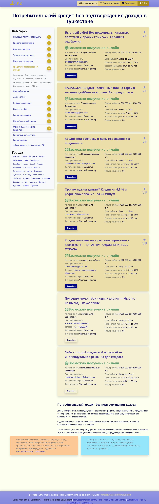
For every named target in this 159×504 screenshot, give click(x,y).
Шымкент (33, 157)
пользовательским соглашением (116, 495)
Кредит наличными (22, 115)
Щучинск (34, 186)
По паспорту (28, 79)
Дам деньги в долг (21, 49)
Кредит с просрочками (23, 43)
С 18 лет (34, 86)
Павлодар (34, 160)
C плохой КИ (40, 79)
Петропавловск (19, 171)
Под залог (17, 79)
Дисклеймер (133, 500)
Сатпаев (42, 182)
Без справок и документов (35, 75)
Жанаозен (46, 178)
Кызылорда (27, 167)
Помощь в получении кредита (27, 37)
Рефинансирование (21, 82)
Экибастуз (17, 178)
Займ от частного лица (23, 55)
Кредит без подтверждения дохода (25, 68)
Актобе (41, 157)
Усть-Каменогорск (20, 164)
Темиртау (38, 171)
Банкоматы (36, 500)
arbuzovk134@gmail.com (76, 266)
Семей (32, 164)
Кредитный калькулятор (24, 135)
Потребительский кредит (24, 121)
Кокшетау (27, 175)
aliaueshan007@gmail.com (77, 323)
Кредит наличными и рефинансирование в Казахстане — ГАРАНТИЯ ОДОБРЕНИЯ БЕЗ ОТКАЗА (97, 245)
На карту (34, 82)
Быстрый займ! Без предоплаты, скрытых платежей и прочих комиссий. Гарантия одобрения (97, 37)
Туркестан (17, 175)
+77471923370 (80, 327)
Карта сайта (87, 503)
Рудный (26, 178)
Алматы (16, 157)
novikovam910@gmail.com (77, 214)
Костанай (17, 167)
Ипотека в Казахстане (23, 61)
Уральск (37, 167)
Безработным (45, 82)
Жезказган (36, 178)
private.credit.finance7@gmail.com (80, 163)
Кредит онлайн (20, 140)
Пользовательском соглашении (30, 452)
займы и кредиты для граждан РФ (28, 145)
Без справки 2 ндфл (21, 86)
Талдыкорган (38, 175)
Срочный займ (20, 109)
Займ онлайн (19, 97)
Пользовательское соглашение (87, 500)
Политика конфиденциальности (57, 500)
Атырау (40, 164)
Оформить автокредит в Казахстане (24, 128)
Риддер (26, 186)
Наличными (18, 75)
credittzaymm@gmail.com (76, 62)
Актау (29, 171)
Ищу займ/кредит (21, 91)
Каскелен (33, 182)
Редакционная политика (114, 500)
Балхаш (16, 182)
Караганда (17, 160)
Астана (24, 157)
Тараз (26, 160)
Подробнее (71, 75)
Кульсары (17, 186)
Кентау (24, 182)
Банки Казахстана (21, 500)
